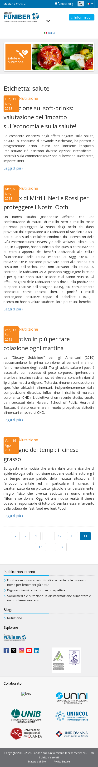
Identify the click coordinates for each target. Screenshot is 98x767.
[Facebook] (6, 651)
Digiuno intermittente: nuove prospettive (36, 590)
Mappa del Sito (37, 761)
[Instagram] (21, 651)
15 (40, 547)
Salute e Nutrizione (21, 98)
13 (72, 536)
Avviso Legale (62, 761)
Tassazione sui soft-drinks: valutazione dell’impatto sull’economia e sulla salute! (40, 117)
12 (60, 536)
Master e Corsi (14, 4)
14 (85, 536)
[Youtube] (29, 651)
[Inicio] (21, 16)
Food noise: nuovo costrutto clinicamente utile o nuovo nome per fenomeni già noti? (46, 582)
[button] (89, 3)
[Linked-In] (36, 651)
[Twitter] (13, 651)
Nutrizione (14, 618)
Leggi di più (12, 168)
